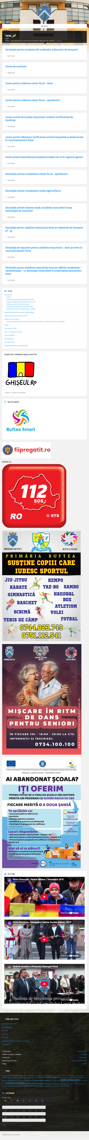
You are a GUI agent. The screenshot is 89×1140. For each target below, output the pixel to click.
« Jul (3, 1125)
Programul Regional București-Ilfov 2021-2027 (21, 302)
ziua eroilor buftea (64, 1086)
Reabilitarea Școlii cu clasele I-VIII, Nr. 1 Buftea (21, 309)
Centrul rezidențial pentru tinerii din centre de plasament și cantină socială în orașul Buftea (36, 321)
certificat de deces (73, 1077)
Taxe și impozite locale (79, 1061)
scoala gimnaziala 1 (68, 1083)
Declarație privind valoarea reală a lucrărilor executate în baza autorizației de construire (38, 209)
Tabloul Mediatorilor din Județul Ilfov (16, 346)
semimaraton (83, 1083)
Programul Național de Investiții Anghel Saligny (19, 312)
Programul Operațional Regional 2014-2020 (20, 299)
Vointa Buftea (38, 1086)
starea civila (28, 1085)
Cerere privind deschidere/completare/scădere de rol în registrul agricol (44, 157)
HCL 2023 (84, 1054)
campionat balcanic (29, 1077)
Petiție (6, 325)
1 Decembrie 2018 (28, 1075)
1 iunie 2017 (58, 1075)
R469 (49, 1083)
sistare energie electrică (12, 1086)
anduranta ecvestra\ (79, 1075)
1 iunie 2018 (64, 1075)
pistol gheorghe (70, 1080)
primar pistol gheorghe (35, 1083)
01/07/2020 (11, 56)
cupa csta (15, 1080)
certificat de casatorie (63, 1077)
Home (7, 41)
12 (17, 1110)
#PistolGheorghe (17, 1075)
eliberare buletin (28, 1080)
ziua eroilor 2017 (47, 1086)
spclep (20, 1086)
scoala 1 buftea (59, 1083)
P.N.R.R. (9, 297)
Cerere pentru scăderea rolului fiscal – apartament (32, 100)
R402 (46, 1083)
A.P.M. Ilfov (5, 1037)
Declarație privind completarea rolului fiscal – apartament (36, 174)
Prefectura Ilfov (7, 1027)
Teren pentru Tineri (10, 328)
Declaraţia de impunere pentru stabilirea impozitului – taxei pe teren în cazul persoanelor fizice (43, 249)
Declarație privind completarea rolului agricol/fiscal (33, 190)
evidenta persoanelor (42, 1080)
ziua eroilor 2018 (55, 1086)
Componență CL (82, 1051)
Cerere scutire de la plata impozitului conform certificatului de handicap (39, 118)
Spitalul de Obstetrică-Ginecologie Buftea (15, 1041)
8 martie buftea (70, 1075)
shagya (4, 1086)
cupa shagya (21, 1080)
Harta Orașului (8, 339)
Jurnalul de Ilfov (9, 342)
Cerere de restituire (15, 66)
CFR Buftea (81, 1077)
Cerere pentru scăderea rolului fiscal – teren (29, 83)
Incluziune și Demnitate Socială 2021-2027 (20, 306)
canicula (36, 1077)
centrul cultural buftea (48, 1077)
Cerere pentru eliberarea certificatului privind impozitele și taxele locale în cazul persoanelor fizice (44, 138)
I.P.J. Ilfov (5, 1031)
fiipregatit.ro (6, 1044)
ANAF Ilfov (5, 1034)
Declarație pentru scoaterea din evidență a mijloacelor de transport (33, 41)
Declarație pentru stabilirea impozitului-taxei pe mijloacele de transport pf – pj (44, 229)
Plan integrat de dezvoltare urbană (18, 304)
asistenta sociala (7, 1077)
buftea (21, 1077)
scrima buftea (76, 1083)
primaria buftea (16, 1083)
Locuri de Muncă (9, 335)
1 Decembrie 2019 (38, 1075)
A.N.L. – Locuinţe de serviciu (13, 332)
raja (52, 1083)
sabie (54, 1083)
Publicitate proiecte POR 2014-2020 (15, 316)
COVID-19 (10, 1080)
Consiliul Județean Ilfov (9, 1024)
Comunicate (83, 1057)
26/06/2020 (11, 73)
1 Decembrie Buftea (49, 1075)
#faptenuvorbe (6, 1075)
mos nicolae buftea (55, 1080)
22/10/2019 (11, 90)
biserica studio (15, 1077)
